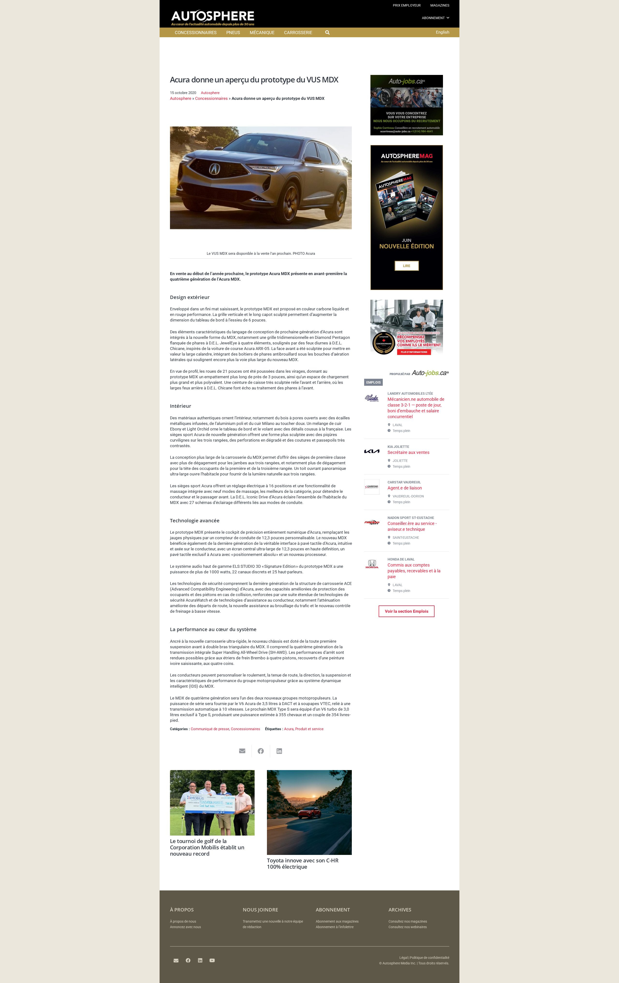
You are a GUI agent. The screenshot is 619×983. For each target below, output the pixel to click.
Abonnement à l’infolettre (335, 927)
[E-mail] (176, 960)
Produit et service (309, 729)
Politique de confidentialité (429, 958)
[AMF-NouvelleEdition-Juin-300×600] (406, 288)
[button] (448, 18)
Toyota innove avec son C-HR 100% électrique (302, 863)
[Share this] (261, 751)
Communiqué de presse (210, 729)
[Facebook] (188, 960)
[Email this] (242, 751)
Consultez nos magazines (408, 921)
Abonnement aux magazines (337, 921)
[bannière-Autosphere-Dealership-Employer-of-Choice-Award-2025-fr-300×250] (406, 358)
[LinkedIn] (200, 960)
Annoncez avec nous (185, 927)
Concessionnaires (211, 98)
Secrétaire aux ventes (408, 452)
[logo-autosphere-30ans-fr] (213, 18)
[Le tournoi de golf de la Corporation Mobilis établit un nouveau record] (212, 803)
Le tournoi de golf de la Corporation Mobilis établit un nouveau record (207, 847)
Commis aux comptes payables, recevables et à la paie (414, 570)
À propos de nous (183, 921)
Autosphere (210, 93)
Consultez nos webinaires (408, 927)
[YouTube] (212, 960)
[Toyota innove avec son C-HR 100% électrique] (309, 812)
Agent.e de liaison (405, 487)
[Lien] (406, 374)
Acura (289, 729)
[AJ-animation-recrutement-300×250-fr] (406, 133)
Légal (403, 958)
